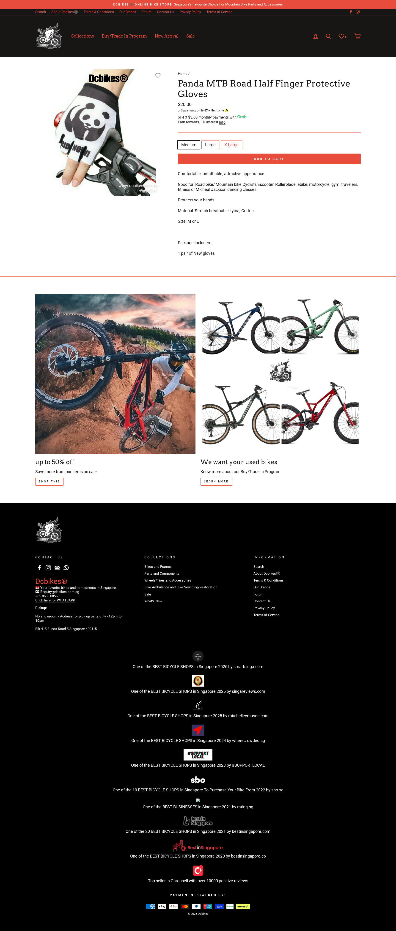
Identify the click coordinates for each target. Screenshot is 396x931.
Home (182, 74)
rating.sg (245, 806)
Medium (188, 144)
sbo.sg (277, 790)
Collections (82, 36)
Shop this (49, 481)
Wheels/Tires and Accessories (167, 580)
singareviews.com (248, 691)
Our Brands (127, 12)
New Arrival (167, 36)
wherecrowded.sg (248, 740)
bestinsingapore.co (248, 856)
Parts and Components (161, 573)
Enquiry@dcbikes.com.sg (59, 592)
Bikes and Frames (158, 567)
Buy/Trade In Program (124, 36)
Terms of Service (219, 12)
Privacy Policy (190, 12)
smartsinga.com (248, 666)
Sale (190, 36)
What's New (153, 601)
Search (40, 12)
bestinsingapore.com (251, 831)
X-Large (231, 144)
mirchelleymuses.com (248, 715)
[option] (198, 4)
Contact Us (165, 12)
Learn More (216, 481)
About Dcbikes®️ (64, 12)
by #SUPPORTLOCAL (246, 765)
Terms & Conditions (99, 12)
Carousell (179, 880)
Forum (146, 12)
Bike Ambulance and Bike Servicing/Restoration (180, 587)
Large (210, 144)
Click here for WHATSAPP (55, 600)
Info (222, 122)
